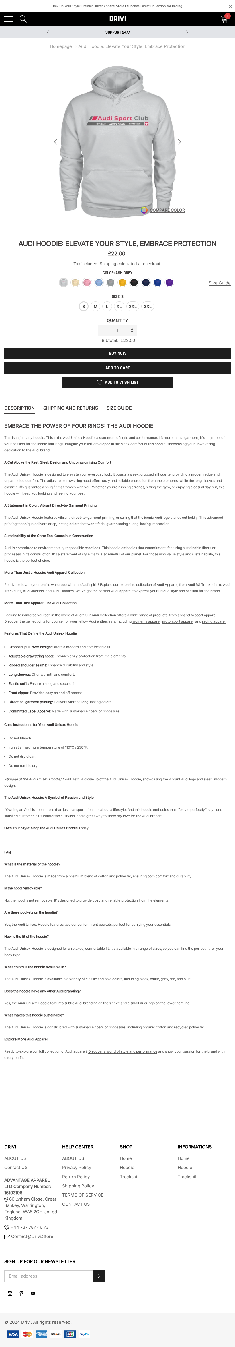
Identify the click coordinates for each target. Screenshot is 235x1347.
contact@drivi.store (32, 1236)
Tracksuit (129, 1176)
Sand (75, 282)
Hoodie (127, 1167)
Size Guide (220, 283)
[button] (99, 1276)
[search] (23, 18)
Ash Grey (63, 282)
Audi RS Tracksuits (203, 584)
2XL (133, 306)
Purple (169, 282)
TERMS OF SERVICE (82, 1195)
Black (134, 282)
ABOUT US (15, 1158)
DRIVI (117, 19)
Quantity (117, 320)
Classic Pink (87, 282)
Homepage (61, 46)
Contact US (16, 1167)
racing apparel (214, 621)
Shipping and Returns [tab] (70, 408)
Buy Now (117, 353)
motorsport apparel (177, 621)
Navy (146, 282)
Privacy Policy (76, 1167)
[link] (10, 1293)
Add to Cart (117, 368)
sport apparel (205, 615)
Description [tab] (19, 408)
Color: (117, 273)
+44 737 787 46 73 (28, 1227)
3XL (148, 306)
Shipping (108, 263)
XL (119, 306)
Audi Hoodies (63, 591)
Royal (157, 282)
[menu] (8, 19)
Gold (122, 282)
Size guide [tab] (119, 408)
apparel (184, 615)
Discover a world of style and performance (122, 1051)
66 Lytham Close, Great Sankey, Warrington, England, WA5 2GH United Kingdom (30, 1199)
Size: (118, 296)
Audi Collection (104, 615)
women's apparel (146, 621)
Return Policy (76, 1176)
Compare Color (167, 210)
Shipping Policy (78, 1186)
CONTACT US (76, 1204)
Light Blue (99, 282)
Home (126, 1158)
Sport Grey (110, 282)
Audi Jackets (33, 591)
